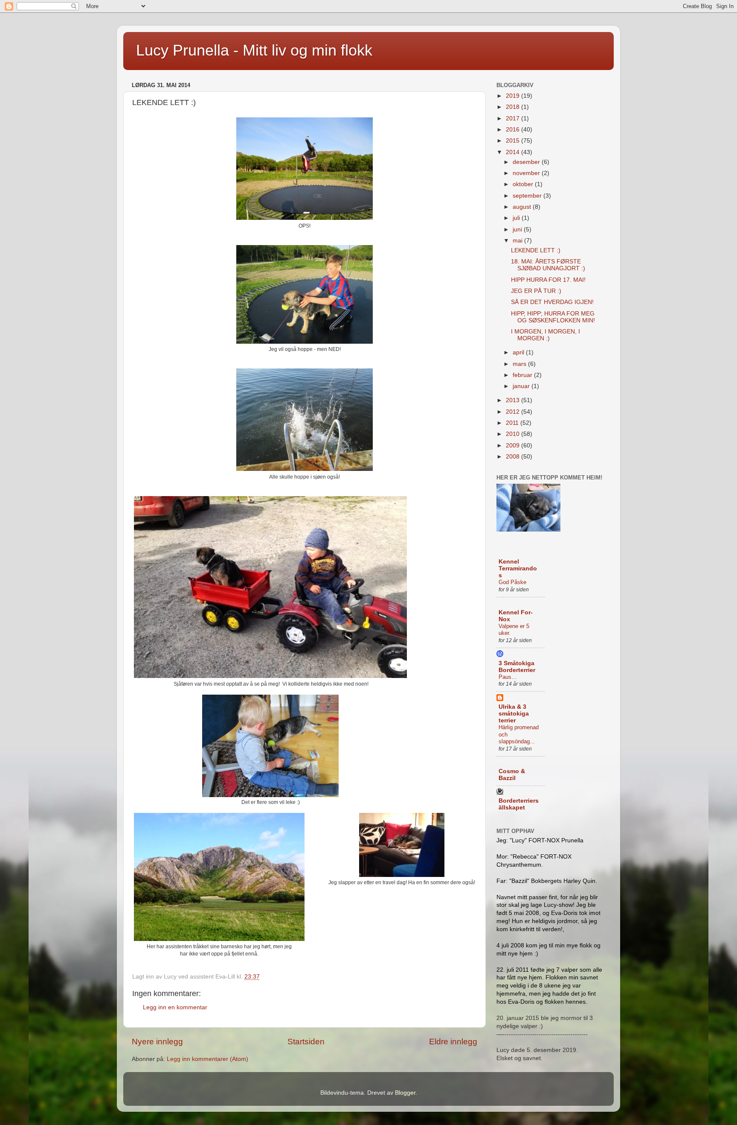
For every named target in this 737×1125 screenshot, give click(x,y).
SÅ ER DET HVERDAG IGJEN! (552, 302)
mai (518, 240)
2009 (513, 445)
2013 (513, 400)
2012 (513, 412)
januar (522, 386)
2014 (513, 152)
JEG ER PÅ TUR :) (536, 291)
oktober (524, 184)
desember (527, 162)
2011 (513, 423)
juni (518, 229)
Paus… (508, 677)
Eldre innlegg (453, 1041)
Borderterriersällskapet (519, 804)
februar (523, 375)
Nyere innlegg (157, 1041)
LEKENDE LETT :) (535, 250)
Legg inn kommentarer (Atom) (207, 1059)
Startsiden (306, 1041)
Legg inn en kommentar (175, 1007)
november (527, 173)
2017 (513, 118)
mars (520, 364)
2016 (513, 129)
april (519, 352)
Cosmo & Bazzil (512, 774)
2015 (513, 140)
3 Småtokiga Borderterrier (517, 666)
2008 (513, 456)
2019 (513, 96)
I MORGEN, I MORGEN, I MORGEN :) (545, 335)
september (528, 196)
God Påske (512, 582)
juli (517, 218)
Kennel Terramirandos (518, 568)
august (523, 207)
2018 (513, 107)
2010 (513, 434)
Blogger (405, 1093)
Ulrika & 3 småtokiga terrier (514, 714)
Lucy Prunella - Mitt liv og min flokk (254, 50)
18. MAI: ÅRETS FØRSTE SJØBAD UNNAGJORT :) (548, 265)
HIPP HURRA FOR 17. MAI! (548, 280)
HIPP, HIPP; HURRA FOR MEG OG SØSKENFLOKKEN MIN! (553, 317)
